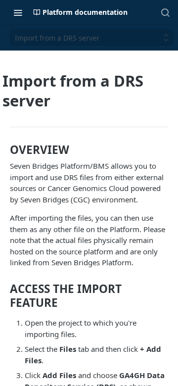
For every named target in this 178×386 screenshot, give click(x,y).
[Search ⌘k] (165, 12)
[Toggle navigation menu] (18, 12)
